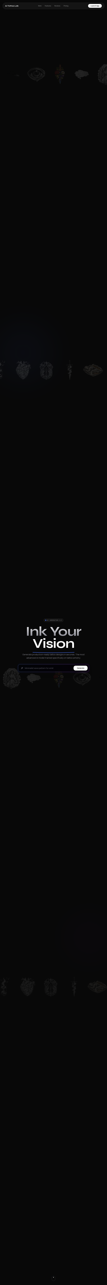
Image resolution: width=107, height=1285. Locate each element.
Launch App (95, 6)
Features (48, 6)
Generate (80, 668)
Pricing (66, 6)
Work (39, 6)
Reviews (57, 6)
